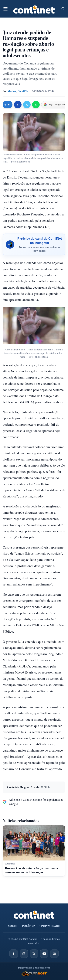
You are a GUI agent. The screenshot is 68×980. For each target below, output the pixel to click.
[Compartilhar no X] (27, 104)
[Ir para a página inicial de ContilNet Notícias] (34, 914)
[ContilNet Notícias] (34, 9)
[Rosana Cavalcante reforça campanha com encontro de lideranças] (34, 842)
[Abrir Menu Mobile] (5, 8)
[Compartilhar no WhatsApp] (36, 104)
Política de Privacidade (41, 926)
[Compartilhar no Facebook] (18, 104)
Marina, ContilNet (18, 91)
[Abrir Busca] (63, 9)
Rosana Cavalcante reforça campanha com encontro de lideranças (31, 870)
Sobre (13, 926)
